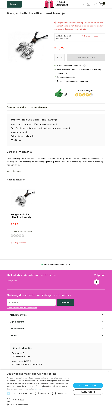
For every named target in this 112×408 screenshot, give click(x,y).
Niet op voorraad (86, 57)
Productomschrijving (16, 107)
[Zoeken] (83, 4)
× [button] (109, 372)
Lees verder (39, 389)
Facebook (96, 282)
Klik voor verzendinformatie (21, 231)
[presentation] (9, 264)
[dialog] (56, 389)
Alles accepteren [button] (87, 385)
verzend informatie (38, 107)
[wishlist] (95, 4)
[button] (38, 404)
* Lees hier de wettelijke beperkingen (22, 308)
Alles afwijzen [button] (88, 392)
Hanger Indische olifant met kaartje (21, 215)
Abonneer (65, 302)
